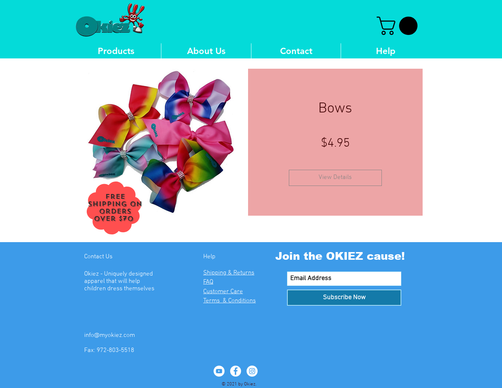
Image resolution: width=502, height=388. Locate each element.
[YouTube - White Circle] (219, 371)
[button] (399, 26)
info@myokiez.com (109, 335)
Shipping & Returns (228, 273)
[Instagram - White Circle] (252, 371)
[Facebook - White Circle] (235, 371)
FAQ (208, 282)
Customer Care (223, 291)
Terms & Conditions (229, 301)
